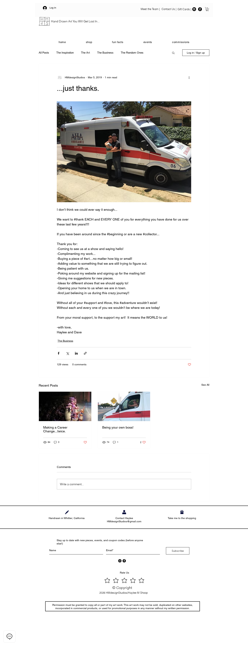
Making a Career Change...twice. (55, 429)
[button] (207, 9)
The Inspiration (65, 52)
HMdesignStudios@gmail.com (124, 521)
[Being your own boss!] (124, 406)
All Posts (44, 52)
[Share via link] (85, 353)
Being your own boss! (117, 427)
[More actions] (189, 77)
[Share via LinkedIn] (76, 353)
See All (205, 384)
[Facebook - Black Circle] (200, 9)
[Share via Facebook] (58, 353)
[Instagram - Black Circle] (194, 9)
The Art (85, 52)
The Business (105, 52)
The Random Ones (132, 52)
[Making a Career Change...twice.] (65, 406)
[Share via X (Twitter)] (67, 353)
